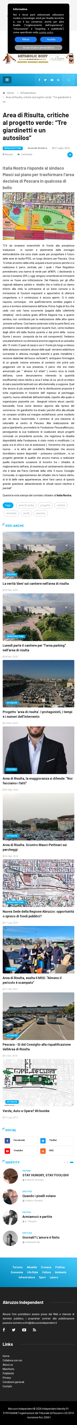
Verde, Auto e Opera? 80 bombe (26, 1111)
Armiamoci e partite (37, 1217)
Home (10, 92)
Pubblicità (8, 1373)
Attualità (12, 703)
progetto (45, 505)
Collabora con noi (12, 1360)
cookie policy (46, 32)
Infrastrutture (28, 92)
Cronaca (46, 1267)
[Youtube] (52, 80)
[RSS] (58, 80)
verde (26, 513)
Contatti (7, 1386)
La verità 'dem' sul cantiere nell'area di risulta (36, 583)
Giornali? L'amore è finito (41, 1237)
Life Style (27, 1192)
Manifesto (8, 1369)
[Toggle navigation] (7, 79)
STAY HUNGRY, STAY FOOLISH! (45, 1175)
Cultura (26, 1171)
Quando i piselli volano (39, 1196)
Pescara (8, 154)
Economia (17, 1272)
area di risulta (26, 505)
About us (8, 1364)
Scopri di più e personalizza (38, 47)
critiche (61, 505)
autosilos (11, 513)
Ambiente (60, 1272)
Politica (11, 575)
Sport (42, 1277)
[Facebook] (39, 80)
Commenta (26, 154)
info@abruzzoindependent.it (40, 1322)
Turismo (18, 1267)
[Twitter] (45, 80)
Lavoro (54, 1277)
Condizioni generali (13, 1382)
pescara (40, 513)
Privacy (7, 1377)
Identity (12, 1162)
